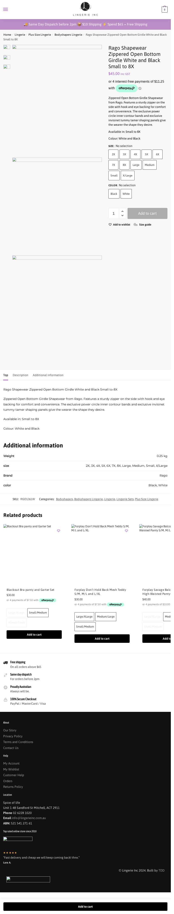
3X (124, 154)
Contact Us (10, 748)
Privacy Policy (12, 736)
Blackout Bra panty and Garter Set (31, 589)
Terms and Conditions (18, 742)
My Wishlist (11, 769)
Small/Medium (38, 612)
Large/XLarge (16, 612)
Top (5, 375)
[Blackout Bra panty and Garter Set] (34, 554)
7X (113, 164)
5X (146, 154)
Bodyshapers (64, 499)
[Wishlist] (58, 531)
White (126, 193)
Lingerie (20, 34)
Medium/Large (106, 616)
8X (124, 164)
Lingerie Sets (125, 499)
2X (113, 154)
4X (135, 154)
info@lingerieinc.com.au (29, 818)
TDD (161, 870)
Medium (149, 164)
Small (114, 175)
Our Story (9, 730)
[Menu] (9, 9)
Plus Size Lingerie (39, 34)
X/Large (127, 175)
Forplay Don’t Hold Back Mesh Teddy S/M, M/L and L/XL (100, 591)
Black (114, 193)
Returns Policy (13, 786)
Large (136, 164)
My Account (11, 763)
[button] (122, 211)
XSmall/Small (16, 622)
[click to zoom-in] (57, 100)
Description (20, 375)
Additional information (48, 375)
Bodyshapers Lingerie (68, 34)
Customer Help (13, 775)
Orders (7, 781)
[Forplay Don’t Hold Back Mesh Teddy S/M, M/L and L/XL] (102, 554)
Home (7, 34)
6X (157, 154)
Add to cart (147, 213)
